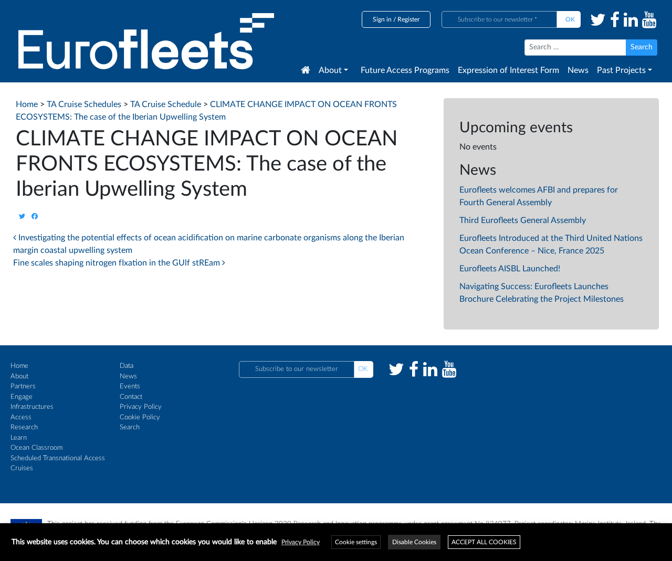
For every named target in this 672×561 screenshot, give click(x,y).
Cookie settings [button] (356, 542)
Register (408, 19)
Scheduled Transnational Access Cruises (57, 463)
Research (24, 427)
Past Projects (621, 70)
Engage (21, 397)
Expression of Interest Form (508, 70)
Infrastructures (32, 407)
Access (21, 417)
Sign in (382, 19)
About (330, 70)
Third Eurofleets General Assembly (522, 220)
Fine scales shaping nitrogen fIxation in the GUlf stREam (117, 263)
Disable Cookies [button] (414, 542)
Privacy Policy (141, 407)
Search (130, 427)
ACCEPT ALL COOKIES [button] (484, 542)
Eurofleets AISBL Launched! (509, 268)
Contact (131, 397)
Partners (23, 386)
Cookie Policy (140, 417)
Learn (18, 438)
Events (130, 386)
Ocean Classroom (36, 447)
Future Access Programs (405, 70)
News (578, 70)
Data (126, 366)
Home (19, 366)
